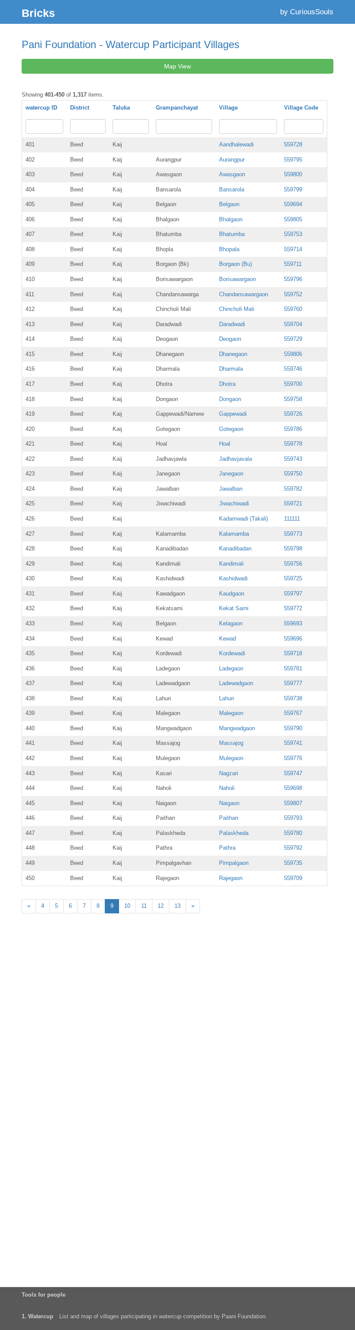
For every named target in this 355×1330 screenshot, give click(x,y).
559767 (293, 713)
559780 (293, 833)
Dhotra (227, 384)
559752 (293, 294)
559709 (293, 878)
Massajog (231, 743)
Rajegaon (230, 878)
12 (161, 906)
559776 (293, 758)
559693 (293, 623)
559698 (293, 788)
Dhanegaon (233, 354)
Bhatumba (232, 234)
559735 (293, 863)
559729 (293, 339)
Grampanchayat (177, 107)
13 (177, 906)
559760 (293, 309)
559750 (293, 473)
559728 (293, 144)
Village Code (301, 107)
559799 (293, 189)
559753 (293, 234)
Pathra (227, 848)
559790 (293, 728)
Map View (177, 66)
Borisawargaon (237, 279)
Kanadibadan (235, 548)
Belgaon (229, 204)
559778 (293, 443)
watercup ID (41, 107)
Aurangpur (232, 159)
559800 (293, 174)
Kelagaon (230, 623)
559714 (293, 249)
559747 (293, 773)
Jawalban (230, 488)
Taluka (121, 107)
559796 (293, 279)
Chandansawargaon (243, 294)
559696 (293, 638)
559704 (293, 324)
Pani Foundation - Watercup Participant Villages (130, 44)
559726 (293, 414)
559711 (293, 264)
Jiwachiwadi (234, 503)
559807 (293, 803)
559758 (293, 399)
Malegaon (231, 713)
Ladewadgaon (236, 683)
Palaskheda (233, 833)
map (86, 1316)
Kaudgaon (231, 593)
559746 (293, 369)
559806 (293, 354)
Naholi (227, 788)
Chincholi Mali (236, 309)
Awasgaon (232, 174)
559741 (293, 743)
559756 (293, 563)
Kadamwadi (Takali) (243, 518)
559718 (293, 653)
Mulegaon (231, 758)
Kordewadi (232, 653)
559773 (293, 534)
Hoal (224, 443)
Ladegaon (231, 668)
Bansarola (231, 189)
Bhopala (229, 249)
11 (144, 906)
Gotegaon (231, 429)
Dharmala (231, 369)
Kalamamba (234, 534)
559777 (293, 683)
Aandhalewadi (236, 144)
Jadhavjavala (235, 459)
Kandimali (231, 563)
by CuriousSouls (306, 12)
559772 (293, 608)
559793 (293, 818)
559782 (293, 488)
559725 (293, 578)
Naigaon (229, 803)
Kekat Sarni (233, 608)
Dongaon (230, 399)
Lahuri (226, 698)
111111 (292, 518)
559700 (293, 384)
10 (127, 906)
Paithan (228, 818)
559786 (293, 429)
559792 (293, 848)
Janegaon (231, 473)
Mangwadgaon (237, 728)
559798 (293, 548)
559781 (293, 668)
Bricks (38, 13)
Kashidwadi (233, 578)
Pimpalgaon (233, 863)
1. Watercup (37, 1316)
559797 (293, 593)
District (79, 107)
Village (228, 107)
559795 (293, 159)
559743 (293, 459)
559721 (293, 503)
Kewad (227, 638)
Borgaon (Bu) (235, 264)
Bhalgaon (230, 219)
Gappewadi (233, 414)
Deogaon (230, 339)
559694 (293, 204)
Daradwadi (232, 324)
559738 (293, 698)
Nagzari (228, 773)
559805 (293, 219)
